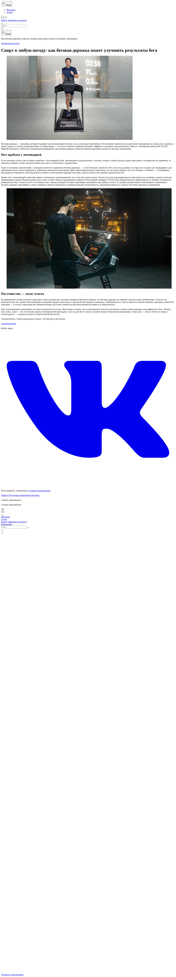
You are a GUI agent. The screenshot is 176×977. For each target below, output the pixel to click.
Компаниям (25, 495)
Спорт (17, 43)
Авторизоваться (8, 323)
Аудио (10, 12)
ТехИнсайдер (7, 43)
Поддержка (14, 495)
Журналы (11, 10)
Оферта (4, 495)
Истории (35, 495)
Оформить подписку (17, 20)
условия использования (39, 490)
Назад (8, 5)
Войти (4, 20)
